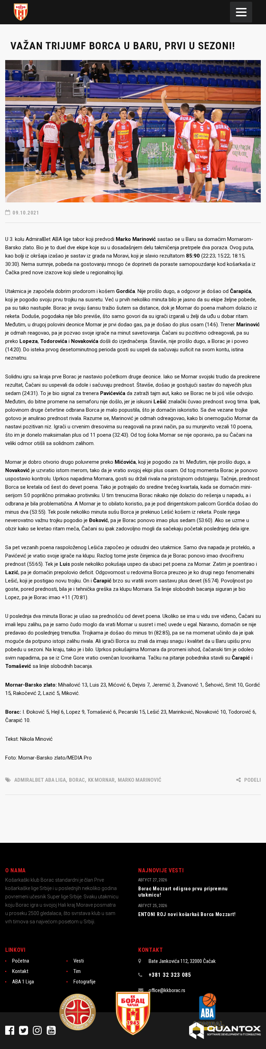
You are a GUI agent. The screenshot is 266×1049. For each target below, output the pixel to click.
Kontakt (20, 971)
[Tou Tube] (53, 1032)
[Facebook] (12, 1032)
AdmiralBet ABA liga (40, 780)
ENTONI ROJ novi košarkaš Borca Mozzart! (187, 914)
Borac (77, 780)
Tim (77, 971)
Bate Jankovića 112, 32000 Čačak (182, 961)
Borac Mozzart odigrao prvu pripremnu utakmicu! (183, 892)
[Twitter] (26, 1032)
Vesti (78, 961)
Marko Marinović (139, 780)
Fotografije (84, 982)
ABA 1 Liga (23, 982)
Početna (20, 961)
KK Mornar (101, 780)
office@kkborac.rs (167, 990)
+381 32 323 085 (170, 975)
